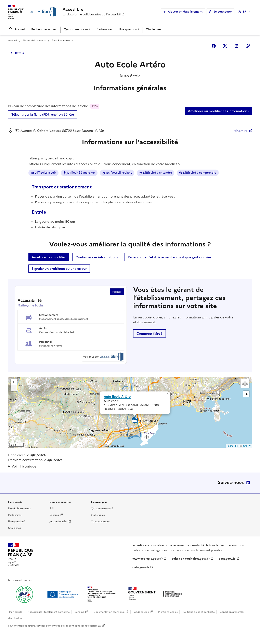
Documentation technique (109, 612)
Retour (19, 53)
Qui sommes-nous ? (77, 29)
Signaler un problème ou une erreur (59, 268)
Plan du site (15, 612)
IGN (245, 445)
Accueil (20, 29)
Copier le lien (248, 46)
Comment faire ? (149, 333)
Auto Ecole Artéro (117, 396)
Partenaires (104, 29)
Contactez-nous (100, 521)
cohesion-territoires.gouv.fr (191, 559)
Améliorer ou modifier (49, 257)
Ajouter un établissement (185, 12)
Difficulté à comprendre (199, 173)
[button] (167, 393)
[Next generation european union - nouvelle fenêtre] (63, 594)
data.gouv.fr (140, 567)
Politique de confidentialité (199, 612)
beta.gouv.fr (227, 559)
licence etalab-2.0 (90, 626)
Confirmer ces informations (97, 257)
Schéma (54, 515)
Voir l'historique (24, 466)
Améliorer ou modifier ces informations (218, 111)
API (52, 508)
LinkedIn (248, 482)
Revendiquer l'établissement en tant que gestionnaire (169, 257)
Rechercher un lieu (44, 29)
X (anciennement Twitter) (225, 46)
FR (244, 12)
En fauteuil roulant (119, 173)
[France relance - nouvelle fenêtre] (24, 594)
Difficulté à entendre (157, 173)
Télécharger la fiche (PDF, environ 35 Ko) (42, 114)
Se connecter (222, 12)
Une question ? (129, 29)
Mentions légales (168, 612)
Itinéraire (240, 130)
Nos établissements (34, 40)
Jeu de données (58, 521)
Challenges (153, 29)
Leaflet (230, 445)
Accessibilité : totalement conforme (49, 612)
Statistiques (98, 515)
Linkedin (236, 46)
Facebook (214, 46)
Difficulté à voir (45, 173)
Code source (141, 612)
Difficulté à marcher (81, 173)
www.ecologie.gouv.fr (147, 559)
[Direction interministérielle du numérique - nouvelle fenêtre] (156, 594)
